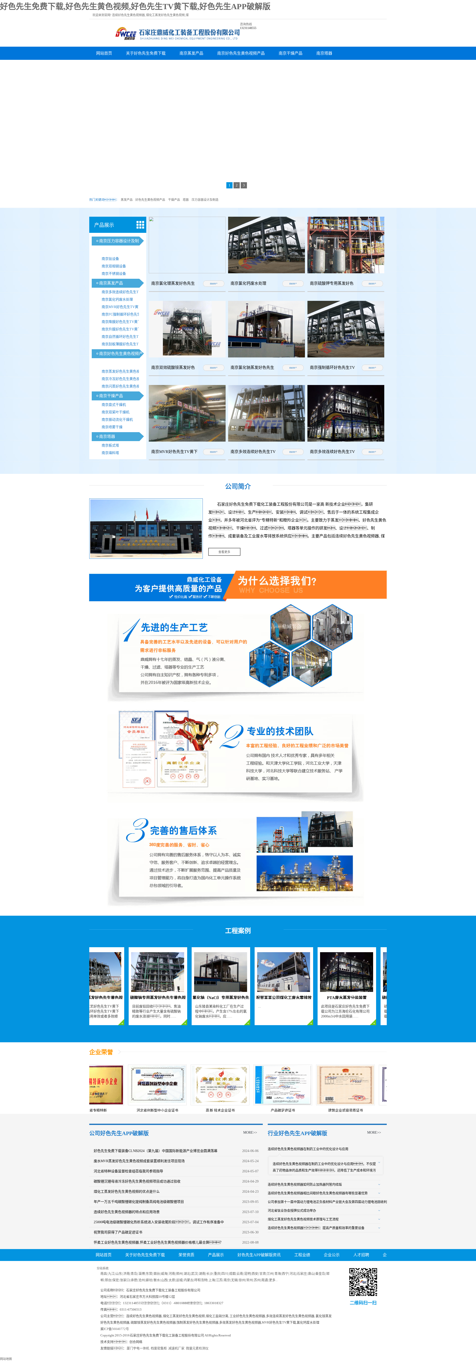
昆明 (247, 1273)
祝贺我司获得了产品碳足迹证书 (118, 1232)
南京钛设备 (110, 259)
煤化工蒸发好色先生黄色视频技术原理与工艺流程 (303, 1219)
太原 (172, 1280)
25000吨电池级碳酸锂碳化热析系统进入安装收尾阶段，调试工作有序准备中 (159, 1222)
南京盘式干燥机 (114, 405)
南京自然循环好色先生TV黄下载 (125, 338)
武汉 (194, 1273)
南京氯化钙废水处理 (117, 299)
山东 (119, 1273)
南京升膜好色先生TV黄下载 (123, 329)
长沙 (209, 1273)
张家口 (125, 1280)
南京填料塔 (110, 453)
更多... (273, 1280)
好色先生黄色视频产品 (150, 200)
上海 (211, 1280)
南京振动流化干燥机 (117, 419)
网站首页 (104, 53)
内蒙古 (188, 1280)
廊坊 (149, 1280)
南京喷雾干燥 (112, 427)
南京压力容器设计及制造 (118, 66)
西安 (255, 1273)
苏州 (257, 1280)
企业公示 (332, 1255)
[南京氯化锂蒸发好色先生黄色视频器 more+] (187, 272)
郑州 (179, 1273)
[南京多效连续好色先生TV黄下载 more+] (266, 440)
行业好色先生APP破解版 (297, 1133)
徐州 (242, 1280)
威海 (164, 1273)
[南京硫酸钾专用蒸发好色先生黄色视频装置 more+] (345, 272)
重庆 (217, 1273)
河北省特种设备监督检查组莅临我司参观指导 (128, 1171)
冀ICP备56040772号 (114, 1329)
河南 (172, 1273)
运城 (179, 1280)
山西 (164, 1280)
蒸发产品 (127, 200)
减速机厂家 (176, 1348)
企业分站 (274, 1267)
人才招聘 (162, 66)
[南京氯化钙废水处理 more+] (266, 272)
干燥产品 (174, 200)
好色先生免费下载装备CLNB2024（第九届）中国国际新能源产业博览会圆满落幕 (155, 1151)
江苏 (219, 1280)
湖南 (202, 1273)
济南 (126, 1273)
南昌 (103, 1273)
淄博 (141, 1273)
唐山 (311, 1273)
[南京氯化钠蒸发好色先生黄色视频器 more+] (266, 356)
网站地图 (6, 1359)
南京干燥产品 (290, 53)
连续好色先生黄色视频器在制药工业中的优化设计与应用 (308, 1149)
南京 (227, 1280)
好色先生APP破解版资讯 (259, 1255)
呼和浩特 (200, 1280)
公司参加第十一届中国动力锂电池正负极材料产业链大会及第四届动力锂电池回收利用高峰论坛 (335, 1202)
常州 (249, 1280)
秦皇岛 (320, 1273)
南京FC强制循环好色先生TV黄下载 (125, 315)
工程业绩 (302, 1255)
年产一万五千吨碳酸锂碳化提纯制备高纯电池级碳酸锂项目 (139, 1202)
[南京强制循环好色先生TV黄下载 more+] (345, 356)
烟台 (156, 1273)
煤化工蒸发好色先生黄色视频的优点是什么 (127, 1191)
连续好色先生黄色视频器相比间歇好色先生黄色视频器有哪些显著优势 (318, 1193)
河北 (293, 1273)
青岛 (134, 1273)
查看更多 (224, 552)
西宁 (285, 1273)
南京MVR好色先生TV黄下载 (123, 307)
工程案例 (238, 931)
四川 (224, 1273)
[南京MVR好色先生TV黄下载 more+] (187, 440)
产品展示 (216, 1255)
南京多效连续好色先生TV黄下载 (125, 293)
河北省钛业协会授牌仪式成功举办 (292, 1210)
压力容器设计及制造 (205, 200)
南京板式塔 (110, 445)
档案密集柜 (159, 1348)
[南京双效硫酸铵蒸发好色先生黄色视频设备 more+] (187, 356)
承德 (134, 1280)
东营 (149, 1273)
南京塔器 (324, 53)
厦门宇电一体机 (138, 1348)
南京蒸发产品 (191, 53)
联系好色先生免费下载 (233, 1267)
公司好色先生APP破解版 (119, 1133)
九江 (111, 1273)
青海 (277, 1273)
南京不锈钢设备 (114, 274)
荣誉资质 (186, 1255)
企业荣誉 (101, 1052)
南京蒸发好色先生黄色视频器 (124, 371)
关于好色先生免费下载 (146, 53)
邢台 (108, 1280)
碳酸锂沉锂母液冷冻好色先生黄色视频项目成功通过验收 (137, 1181)
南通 (264, 1280)
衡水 (156, 1280)
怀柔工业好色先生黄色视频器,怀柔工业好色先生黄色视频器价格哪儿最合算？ (158, 1242)
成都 (232, 1273)
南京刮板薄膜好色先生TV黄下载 (125, 345)
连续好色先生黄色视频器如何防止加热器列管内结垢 (305, 1184)
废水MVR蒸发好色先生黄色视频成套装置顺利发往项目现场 (139, 1161)
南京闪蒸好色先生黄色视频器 (124, 386)
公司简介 (238, 486)
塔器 (186, 200)
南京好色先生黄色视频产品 (241, 53)
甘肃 (262, 1273)
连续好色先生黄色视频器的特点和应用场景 (127, 1212)
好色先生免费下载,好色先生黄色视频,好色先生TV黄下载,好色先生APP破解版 (135, 6)
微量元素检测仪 (197, 1348)
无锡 (234, 1280)
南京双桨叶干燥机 (115, 412)
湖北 (187, 1273)
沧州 (141, 1280)
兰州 (270, 1273)
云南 (240, 1273)
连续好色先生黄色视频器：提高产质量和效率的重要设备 (316, 1228)
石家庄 (302, 1273)
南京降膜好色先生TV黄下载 (123, 322)
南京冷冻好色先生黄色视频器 (124, 379)
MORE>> (250, 1132)
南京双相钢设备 (114, 266)
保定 (115, 1280)
